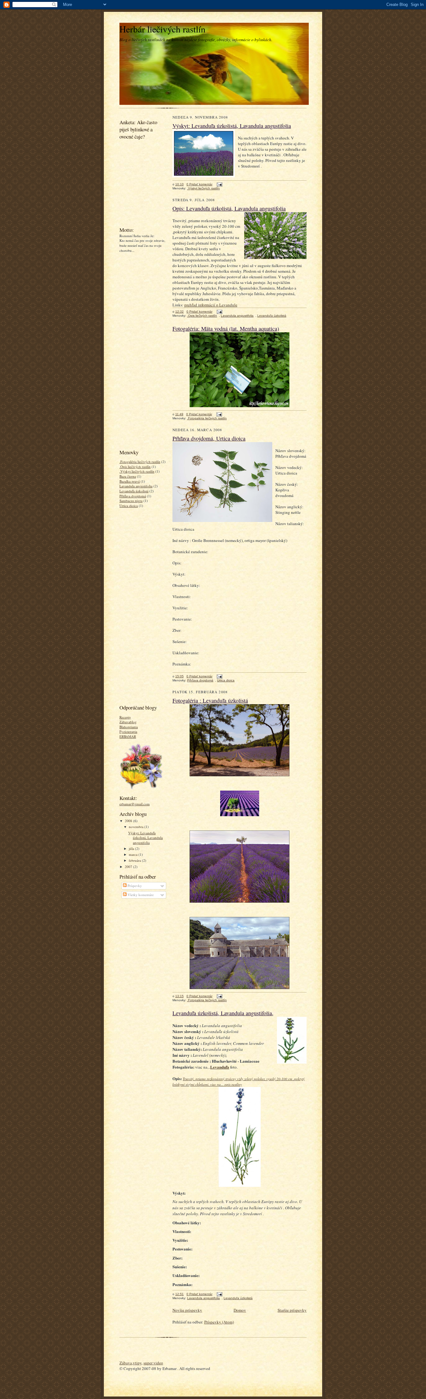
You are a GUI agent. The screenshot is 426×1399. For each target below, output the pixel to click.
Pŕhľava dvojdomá (132, 496)
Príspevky (134, 885)
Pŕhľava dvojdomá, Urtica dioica (208, 438)
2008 (129, 820)
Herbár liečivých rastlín (162, 29)
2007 (129, 866)
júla (132, 848)
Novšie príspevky (187, 1310)
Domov (240, 1310)
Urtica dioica (128, 505)
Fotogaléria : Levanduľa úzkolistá (210, 700)
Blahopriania (128, 726)
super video (153, 1363)
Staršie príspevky (292, 1310)
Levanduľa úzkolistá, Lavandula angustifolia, (223, 1013)
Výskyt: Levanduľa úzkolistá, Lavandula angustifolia (145, 838)
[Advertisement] (138, 350)
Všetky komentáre (140, 894)
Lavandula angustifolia (135, 486)
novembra (136, 826)
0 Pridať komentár (199, 184)
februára (135, 860)
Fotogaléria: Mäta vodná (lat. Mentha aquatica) (225, 328)
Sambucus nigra (131, 500)
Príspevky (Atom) (219, 1322)
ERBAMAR (127, 736)
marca (133, 854)
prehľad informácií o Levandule (210, 305)
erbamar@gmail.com (134, 804)
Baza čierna (127, 476)
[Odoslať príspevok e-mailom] (218, 184)
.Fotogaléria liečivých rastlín (139, 461)
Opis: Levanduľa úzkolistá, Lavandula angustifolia (229, 208)
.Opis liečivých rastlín (135, 466)
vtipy (137, 1363)
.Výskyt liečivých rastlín (136, 471)
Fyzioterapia (128, 731)
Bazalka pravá (129, 481)
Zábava (125, 1363)
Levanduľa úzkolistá (133, 491)
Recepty (125, 717)
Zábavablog (128, 721)
